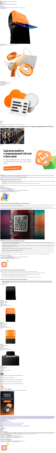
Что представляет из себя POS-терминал (35, 416)
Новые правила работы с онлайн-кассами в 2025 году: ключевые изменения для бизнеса (11, 383)
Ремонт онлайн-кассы (16, 417)
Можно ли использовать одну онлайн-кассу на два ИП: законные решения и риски (11, 379)
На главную (1, 121)
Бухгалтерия (8, 1)
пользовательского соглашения (24, 190)
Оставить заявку (10, 189)
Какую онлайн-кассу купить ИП (37, 418)
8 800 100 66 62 (2, 421)
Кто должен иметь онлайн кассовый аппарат (24, 416)
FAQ (4, 424)
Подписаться (9, 389)
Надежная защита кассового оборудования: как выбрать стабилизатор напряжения (11, 381)
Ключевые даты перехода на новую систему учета (6, 175)
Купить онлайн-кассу (3, 8)
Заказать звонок (6, 420)
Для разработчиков (19, 424)
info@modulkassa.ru (6, 421)
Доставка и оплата (14, 424)
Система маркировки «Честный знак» (5, 416)
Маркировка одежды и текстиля (49, 418)
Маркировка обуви (43, 416)
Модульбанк (2, 1)
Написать (11, 421)
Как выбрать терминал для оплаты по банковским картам (26, 417)
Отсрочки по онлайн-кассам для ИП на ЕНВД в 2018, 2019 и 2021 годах (12, 418)
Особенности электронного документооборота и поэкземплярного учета (22, 175)
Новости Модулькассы (8, 424)
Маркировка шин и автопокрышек (50, 416)
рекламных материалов (12, 257)
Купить (1, 45)
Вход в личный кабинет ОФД (14, 416)
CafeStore (15, 1)
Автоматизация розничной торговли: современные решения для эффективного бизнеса (11, 375)
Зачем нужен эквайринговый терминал (27, 418)
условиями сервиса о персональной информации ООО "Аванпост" (18, 390)
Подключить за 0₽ (2, 85)
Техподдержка (2, 424)
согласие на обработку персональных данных (8, 190)
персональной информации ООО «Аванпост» (19, 436)
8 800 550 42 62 (2, 420)
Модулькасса (5, 1)
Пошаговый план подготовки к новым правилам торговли (40, 175)
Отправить (9, 440)
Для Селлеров (12, 1)
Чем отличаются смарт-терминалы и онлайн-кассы (40, 417)
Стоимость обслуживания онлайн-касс (8, 417)
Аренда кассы (43, 418)
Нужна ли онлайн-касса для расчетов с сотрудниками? (7, 377)
